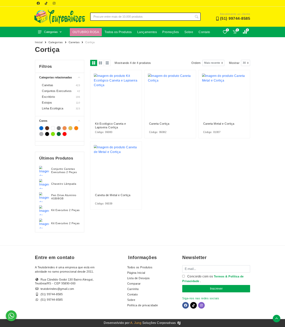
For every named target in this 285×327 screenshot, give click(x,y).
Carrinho (133, 289)
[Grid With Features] (100, 63)
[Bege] (47, 128)
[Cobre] (64, 128)
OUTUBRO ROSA (86, 32)
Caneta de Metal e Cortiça (112, 195)
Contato (204, 32)
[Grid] (93, 63)
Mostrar (234, 62)
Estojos (47, 102)
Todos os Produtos (118, 32)
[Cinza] (59, 128)
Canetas (74, 42)
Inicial (39, 42)
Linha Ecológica (52, 108)
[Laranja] (76, 128)
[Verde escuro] (59, 134)
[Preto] (47, 134)
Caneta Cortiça (159, 123)
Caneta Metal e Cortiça (218, 123)
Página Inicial (136, 272)
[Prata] (41, 134)
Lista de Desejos (138, 278)
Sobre (188, 32)
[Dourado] (70, 128)
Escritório (48, 96)
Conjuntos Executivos (57, 91)
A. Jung (136, 322)
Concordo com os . (213, 279)
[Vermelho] (64, 134)
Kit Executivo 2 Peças (65, 210)
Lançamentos (147, 32)
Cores (43, 120)
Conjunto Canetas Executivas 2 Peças (64, 170)
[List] (107, 63)
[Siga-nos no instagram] (54, 3)
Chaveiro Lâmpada (63, 183)
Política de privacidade (142, 305)
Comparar (134, 283)
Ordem (196, 62)
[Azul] (41, 128)
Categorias (51, 31)
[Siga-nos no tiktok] (46, 3)
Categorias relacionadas (55, 77)
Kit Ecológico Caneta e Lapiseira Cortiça (110, 125)
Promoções (170, 32)
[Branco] (53, 128)
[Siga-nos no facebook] (38, 3)
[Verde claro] (53, 134)
